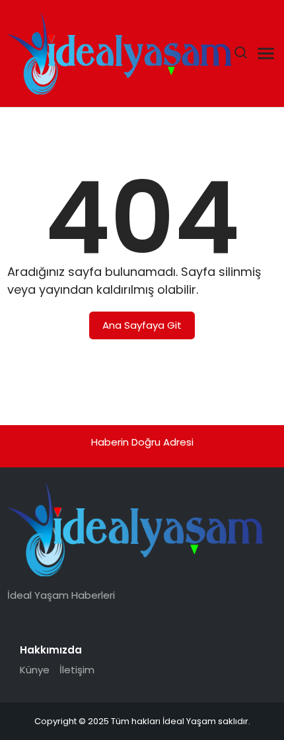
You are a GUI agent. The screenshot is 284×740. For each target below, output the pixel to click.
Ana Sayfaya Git (142, 325)
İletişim (76, 670)
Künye (35, 670)
